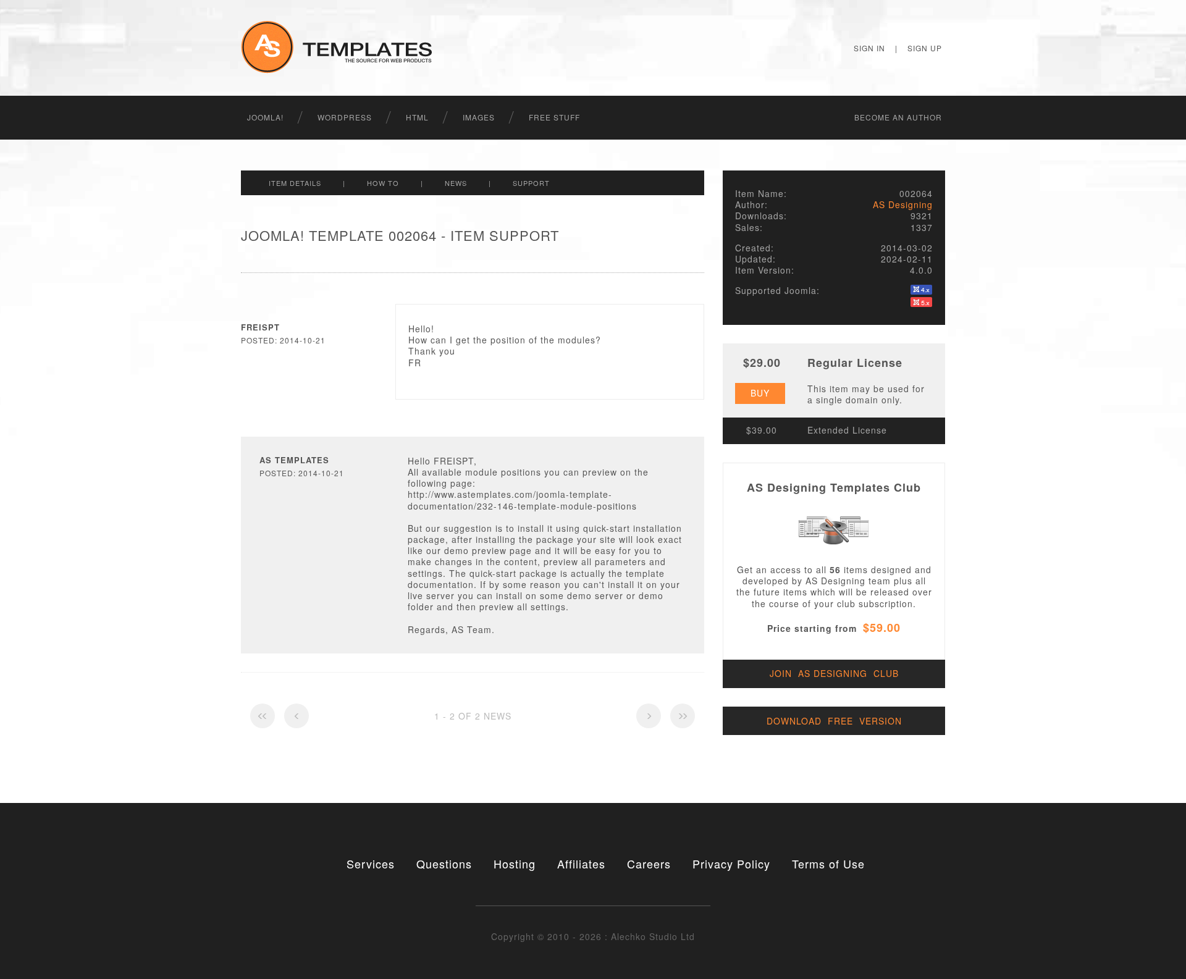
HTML (417, 117)
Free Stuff (554, 117)
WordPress (345, 117)
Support (531, 183)
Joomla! (265, 117)
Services (371, 863)
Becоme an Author (898, 117)
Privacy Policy (731, 863)
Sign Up (924, 48)
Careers (649, 863)
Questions (444, 863)
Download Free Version (834, 721)
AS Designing (903, 204)
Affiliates (581, 863)
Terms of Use (828, 863)
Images (479, 117)
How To (383, 183)
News (456, 183)
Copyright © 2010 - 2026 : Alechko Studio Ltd (593, 936)
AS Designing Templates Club (834, 487)
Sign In (869, 48)
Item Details (295, 183)
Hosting (515, 863)
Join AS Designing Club (834, 673)
